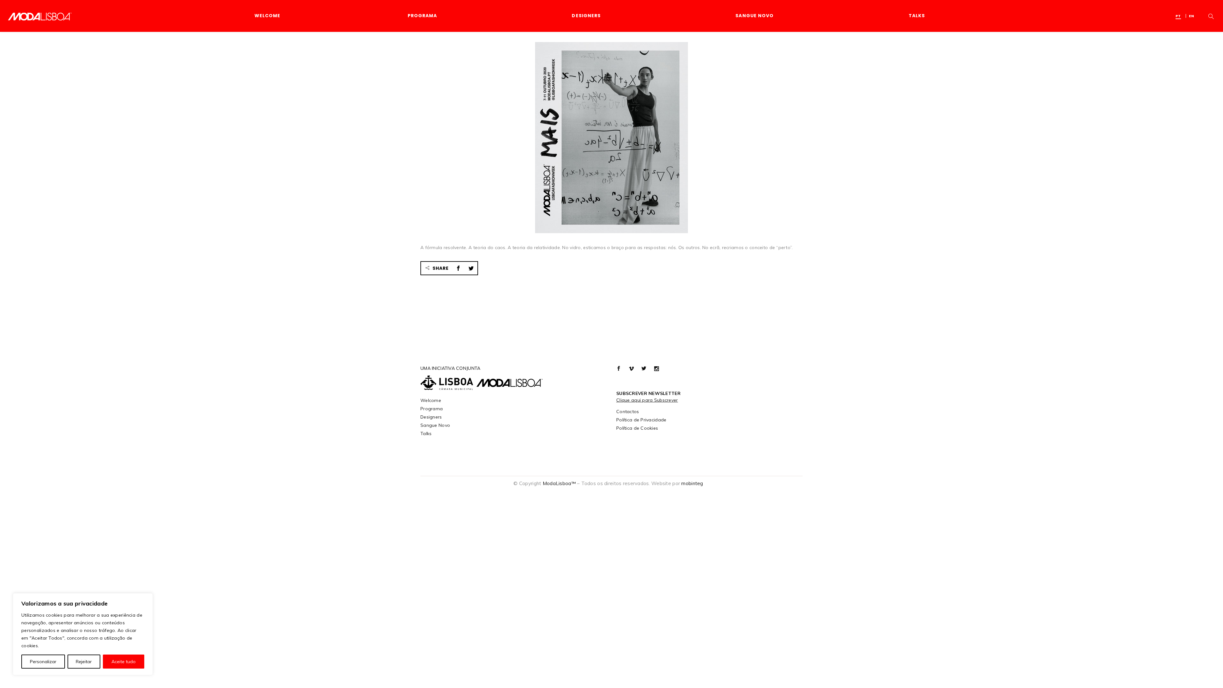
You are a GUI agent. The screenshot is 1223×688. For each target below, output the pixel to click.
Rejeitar (84, 661)
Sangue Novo (435, 425)
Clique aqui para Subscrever (647, 400)
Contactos (627, 411)
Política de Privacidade (641, 420)
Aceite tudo (123, 661)
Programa (431, 409)
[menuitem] (1180, 15)
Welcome (430, 400)
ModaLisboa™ (559, 483)
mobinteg (692, 483)
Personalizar (43, 661)
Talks (426, 433)
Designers (431, 417)
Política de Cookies (637, 428)
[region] (83, 634)
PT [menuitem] (1178, 15)
